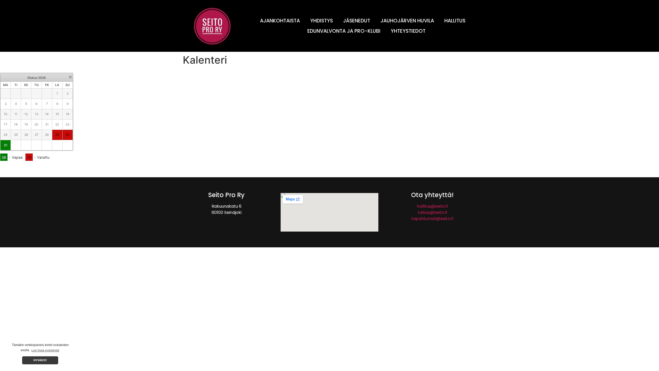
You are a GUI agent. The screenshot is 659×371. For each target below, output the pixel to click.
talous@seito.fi (432, 212)
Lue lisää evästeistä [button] (45, 350)
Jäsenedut (356, 20)
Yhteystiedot (408, 31)
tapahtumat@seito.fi (432, 219)
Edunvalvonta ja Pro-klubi (343, 31)
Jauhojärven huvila (407, 20)
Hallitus (454, 20)
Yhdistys (321, 20)
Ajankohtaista (280, 20)
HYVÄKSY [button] (40, 360)
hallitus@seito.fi (432, 206)
